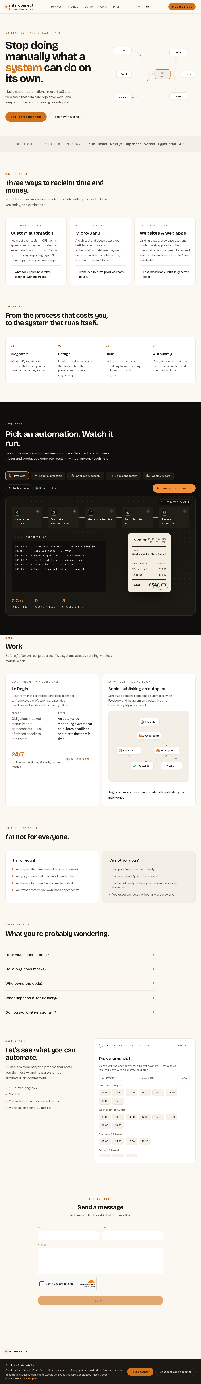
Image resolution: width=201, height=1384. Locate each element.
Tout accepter (140, 1372)
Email (105, 1227)
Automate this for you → (174, 488)
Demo (89, 7)
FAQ (116, 7)
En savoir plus (28, 1378)
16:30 (118, 1101)
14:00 (131, 1092)
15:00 (158, 1092)
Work (103, 7)
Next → (183, 1078)
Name (41, 1227)
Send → (100, 1301)
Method (73, 7)
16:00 (105, 1101)
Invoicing (20, 476)
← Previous (108, 1078)
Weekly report (161, 476)
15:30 (171, 1092)
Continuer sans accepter (175, 1372)
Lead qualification (50, 476)
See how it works (67, 117)
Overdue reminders (88, 476)
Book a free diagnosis (26, 117)
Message (43, 1245)
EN (147, 6)
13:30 (118, 1092)
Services (56, 7)
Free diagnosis (182, 7)
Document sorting (126, 476)
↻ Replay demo (19, 488)
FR (139, 6)
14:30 (145, 1092)
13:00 (105, 1092)
